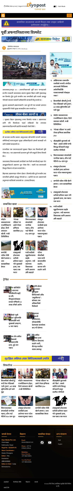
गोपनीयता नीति (17, 482)
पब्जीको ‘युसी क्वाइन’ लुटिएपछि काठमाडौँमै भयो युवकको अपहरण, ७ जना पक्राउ (15, 320)
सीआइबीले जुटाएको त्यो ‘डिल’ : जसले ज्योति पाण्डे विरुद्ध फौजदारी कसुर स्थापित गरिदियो (62, 145)
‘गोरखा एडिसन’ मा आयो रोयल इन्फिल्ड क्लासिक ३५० (18, 225)
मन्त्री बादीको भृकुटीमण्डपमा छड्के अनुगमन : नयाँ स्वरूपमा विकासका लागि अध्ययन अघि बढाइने (30, 262)
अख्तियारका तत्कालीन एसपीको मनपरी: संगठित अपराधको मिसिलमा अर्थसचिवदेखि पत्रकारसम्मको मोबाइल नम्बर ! (62, 88)
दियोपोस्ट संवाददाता (13, 46)
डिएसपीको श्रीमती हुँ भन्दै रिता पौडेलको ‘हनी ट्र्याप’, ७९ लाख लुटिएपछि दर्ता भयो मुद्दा (63, 105)
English (60, 444)
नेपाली (59, 440)
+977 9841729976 (26, 456)
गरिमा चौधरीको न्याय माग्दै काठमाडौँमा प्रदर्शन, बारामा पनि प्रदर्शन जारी (42, 261)
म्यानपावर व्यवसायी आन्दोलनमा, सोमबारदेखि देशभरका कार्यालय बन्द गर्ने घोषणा (38, 320)
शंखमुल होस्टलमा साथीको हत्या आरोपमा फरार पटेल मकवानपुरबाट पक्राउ (42, 228)
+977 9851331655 (26, 462)
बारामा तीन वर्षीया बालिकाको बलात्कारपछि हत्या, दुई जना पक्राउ (15, 342)
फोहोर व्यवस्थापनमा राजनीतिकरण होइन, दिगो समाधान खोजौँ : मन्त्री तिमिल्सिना (6, 228)
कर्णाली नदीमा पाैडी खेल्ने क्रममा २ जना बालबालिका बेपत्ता (6, 259)
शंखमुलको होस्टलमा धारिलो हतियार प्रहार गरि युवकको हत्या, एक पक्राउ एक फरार (18, 262)
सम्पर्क (36, 482)
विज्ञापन (28, 482)
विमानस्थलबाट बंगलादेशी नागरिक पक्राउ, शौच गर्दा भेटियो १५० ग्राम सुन (30, 226)
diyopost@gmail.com (27, 442)
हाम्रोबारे (6, 482)
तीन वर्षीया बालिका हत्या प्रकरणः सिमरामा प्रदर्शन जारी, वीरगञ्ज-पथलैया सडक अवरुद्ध (38, 342)
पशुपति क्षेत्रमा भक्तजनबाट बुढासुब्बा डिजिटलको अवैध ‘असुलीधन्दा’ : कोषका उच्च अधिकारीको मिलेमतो (38, 296)
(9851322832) (6, 461)
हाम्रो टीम (6, 487)
